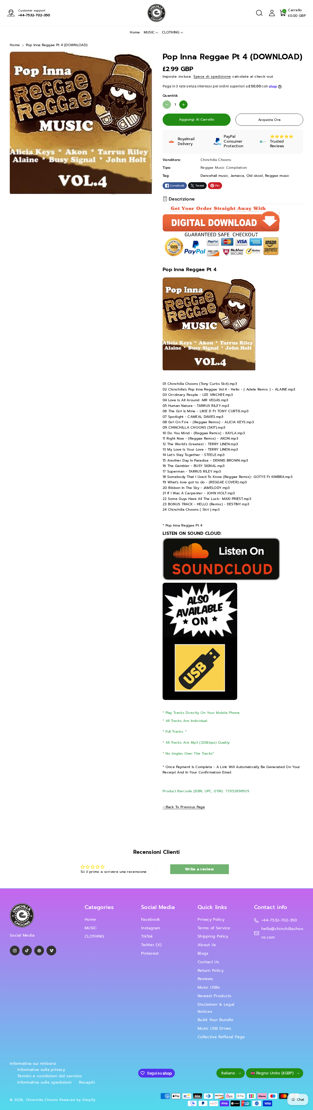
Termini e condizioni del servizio (49, 1076)
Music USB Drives (214, 1028)
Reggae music (277, 175)
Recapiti (87, 1082)
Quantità (170, 95)
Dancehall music (214, 175)
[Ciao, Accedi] (272, 13)
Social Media (158, 907)
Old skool (254, 175)
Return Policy (211, 970)
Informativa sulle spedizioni (44, 1082)
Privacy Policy (211, 919)
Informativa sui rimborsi (33, 1064)
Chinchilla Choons (42, 1099)
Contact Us (208, 962)
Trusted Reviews (277, 144)
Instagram (150, 928)
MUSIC (149, 32)
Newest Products (215, 996)
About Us (207, 945)
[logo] (22, 915)
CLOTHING (170, 32)
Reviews (205, 979)
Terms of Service (214, 928)
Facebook (150, 919)
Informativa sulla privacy (41, 1070)
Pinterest (150, 953)
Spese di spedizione (212, 76)
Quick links (212, 907)
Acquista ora (269, 119)
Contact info (270, 907)
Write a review (199, 869)
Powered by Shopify (77, 1099)
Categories (99, 907)
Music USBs (209, 987)
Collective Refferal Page (221, 1037)
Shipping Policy (213, 936)
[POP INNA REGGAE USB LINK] (200, 641)
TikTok (147, 936)
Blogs (203, 953)
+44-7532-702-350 (34, 15)
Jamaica (237, 175)
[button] (259, 13)
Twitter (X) (151, 945)
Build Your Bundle (215, 1020)
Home (15, 45)
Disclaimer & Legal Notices (216, 1008)
